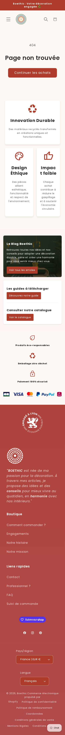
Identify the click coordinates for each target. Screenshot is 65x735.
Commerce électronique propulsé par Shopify (33, 697)
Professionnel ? (18, 586)
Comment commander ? (26, 525)
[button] (8, 19)
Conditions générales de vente (34, 720)
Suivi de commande (22, 604)
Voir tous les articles (22, 270)
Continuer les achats (32, 72)
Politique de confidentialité (39, 701)
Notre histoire (17, 543)
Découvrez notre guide (23, 295)
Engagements (18, 534)
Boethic (22, 693)
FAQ (10, 595)
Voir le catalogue (20, 317)
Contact (13, 577)
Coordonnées (34, 713)
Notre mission (17, 552)
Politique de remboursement (34, 707)
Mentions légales (18, 726)
